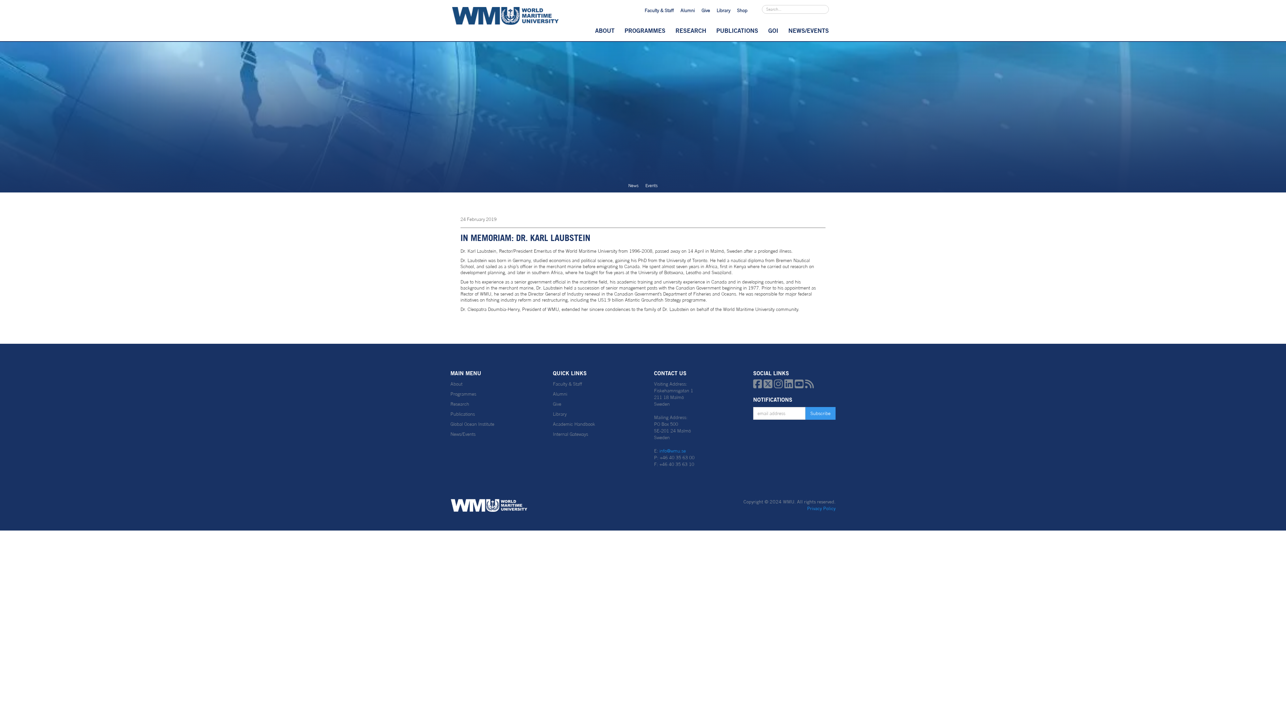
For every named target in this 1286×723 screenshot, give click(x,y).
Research (690, 30)
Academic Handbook (574, 424)
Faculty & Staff (659, 10)
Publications (737, 30)
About (605, 30)
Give (706, 10)
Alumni (688, 10)
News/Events (463, 434)
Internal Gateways (570, 434)
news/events (808, 30)
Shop (742, 10)
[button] (605, 30)
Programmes (645, 30)
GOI (773, 30)
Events (651, 185)
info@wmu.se (672, 451)
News (633, 185)
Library (723, 10)
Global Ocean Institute (472, 424)
